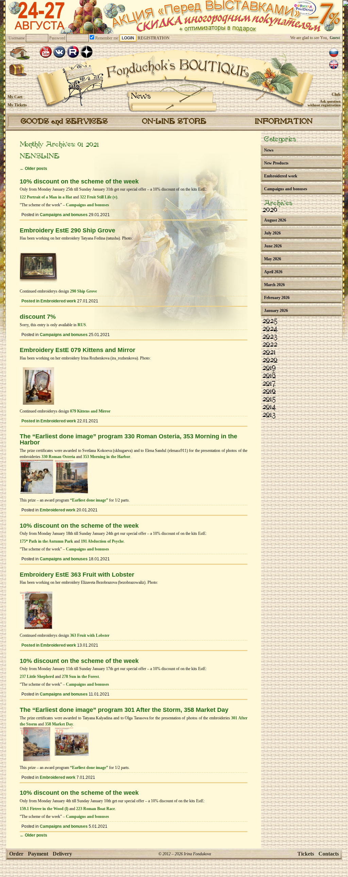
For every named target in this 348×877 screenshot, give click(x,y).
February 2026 (277, 297)
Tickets (305, 854)
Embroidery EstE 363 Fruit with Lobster (77, 574)
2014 (269, 407)
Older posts (33, 168)
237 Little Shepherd (37, 676)
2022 (269, 344)
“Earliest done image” (89, 500)
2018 (269, 376)
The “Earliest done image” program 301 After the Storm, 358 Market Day (124, 709)
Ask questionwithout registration (324, 103)
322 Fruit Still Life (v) (98, 197)
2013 (269, 415)
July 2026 (272, 233)
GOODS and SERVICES (64, 121)
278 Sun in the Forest (80, 676)
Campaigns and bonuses (87, 205)
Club (336, 94)
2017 (268, 384)
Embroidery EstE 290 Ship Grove (67, 230)
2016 (269, 391)
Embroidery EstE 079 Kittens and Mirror (77, 350)
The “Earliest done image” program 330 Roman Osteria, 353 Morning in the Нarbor (128, 439)
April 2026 (273, 271)
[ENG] (334, 64)
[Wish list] (18, 70)
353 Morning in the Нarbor (106, 456)
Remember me (106, 38)
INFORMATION (284, 121)
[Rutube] (73, 52)
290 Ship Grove (83, 291)
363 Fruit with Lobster (89, 635)
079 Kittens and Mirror (90, 411)
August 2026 (275, 220)
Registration (154, 38)
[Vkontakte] (59, 52)
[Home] (19, 53)
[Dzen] (86, 52)
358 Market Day (59, 724)
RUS (81, 324)
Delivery (62, 854)
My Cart (14, 96)
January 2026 (276, 310)
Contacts (328, 854)
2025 (269, 321)
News (141, 96)
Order (16, 854)
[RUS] (334, 53)
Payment (38, 854)
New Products (276, 163)
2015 (269, 399)
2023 (269, 337)
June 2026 (273, 246)
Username (16, 38)
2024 (270, 329)
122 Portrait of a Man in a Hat (46, 197)
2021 (269, 352)
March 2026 (274, 284)
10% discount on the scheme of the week (79, 181)
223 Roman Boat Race (95, 808)
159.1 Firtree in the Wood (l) (44, 808)
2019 (269, 368)
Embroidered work (58, 301)
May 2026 (272, 259)
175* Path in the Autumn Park (46, 541)
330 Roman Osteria (58, 456)
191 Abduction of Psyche (102, 541)
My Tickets (17, 105)
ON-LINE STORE (174, 121)
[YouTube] (46, 52)
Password (57, 38)
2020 (269, 360)
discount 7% (38, 316)
